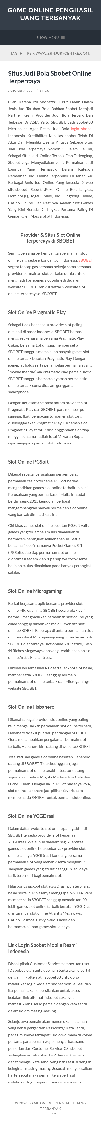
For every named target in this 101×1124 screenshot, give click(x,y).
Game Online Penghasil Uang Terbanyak (50, 14)
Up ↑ (52, 1114)
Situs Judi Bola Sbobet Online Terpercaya (49, 77)
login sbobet (82, 128)
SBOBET (85, 260)
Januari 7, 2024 (21, 90)
